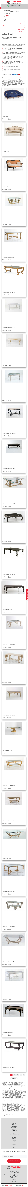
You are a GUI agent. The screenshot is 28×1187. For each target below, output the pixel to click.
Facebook (14, 1181)
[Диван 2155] (13, 101)
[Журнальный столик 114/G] (13, 524)
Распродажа (14, 1126)
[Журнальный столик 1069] (14, 700)
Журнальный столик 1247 (9, 609)
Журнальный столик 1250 (9, 785)
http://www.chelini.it (7, 38)
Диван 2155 (5, 116)
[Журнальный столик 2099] (13, 453)
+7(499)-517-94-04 (15, 5)
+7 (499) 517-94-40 (18, 81)
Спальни (14, 1138)
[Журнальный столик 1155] (13, 664)
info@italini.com (12, 82)
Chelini (9, 118)
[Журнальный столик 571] (13, 946)
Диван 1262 (6, 151)
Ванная (14, 1146)
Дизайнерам (7, 13)
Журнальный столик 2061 (9, 997)
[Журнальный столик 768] (13, 876)
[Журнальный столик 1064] (14, 629)
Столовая (14, 1140)
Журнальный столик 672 (8, 750)
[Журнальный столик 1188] (13, 312)
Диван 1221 (5, 186)
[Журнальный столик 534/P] (14, 911)
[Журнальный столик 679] (14, 559)
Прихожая (14, 1143)
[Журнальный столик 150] (13, 383)
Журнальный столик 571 (8, 961)
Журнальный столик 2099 (9, 468)
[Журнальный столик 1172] (13, 1017)
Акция (7, 15)
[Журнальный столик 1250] (14, 770)
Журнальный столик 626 (8, 257)
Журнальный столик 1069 (9, 715)
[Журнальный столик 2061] (14, 982)
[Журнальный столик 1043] (13, 805)
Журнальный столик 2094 (9, 433)
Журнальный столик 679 (9, 574)
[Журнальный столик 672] (13, 735)
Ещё (14, 1133)
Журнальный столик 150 (8, 398)
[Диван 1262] (14, 136)
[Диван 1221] (13, 171)
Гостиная (14, 1137)
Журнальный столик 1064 (9, 644)
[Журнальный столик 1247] (13, 594)
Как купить (14, 1127)
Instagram (14, 1179)
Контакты (7, 12)
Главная (14, 1123)
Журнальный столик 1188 (9, 327)
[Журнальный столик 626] (13, 242)
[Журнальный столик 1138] (14, 1052)
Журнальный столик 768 (8, 891)
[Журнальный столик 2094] (14, 418)
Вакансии (14, 1129)
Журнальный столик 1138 (9, 1067)
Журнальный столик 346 (9, 856)
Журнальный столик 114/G (9, 539)
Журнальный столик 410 (9, 503)
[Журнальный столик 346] (14, 841)
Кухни (14, 1141)
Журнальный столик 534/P (9, 926)
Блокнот (4, 1185)
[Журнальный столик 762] (14, 206)
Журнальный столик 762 (9, 222)
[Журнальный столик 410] (14, 488)
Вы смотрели (18, 1185)
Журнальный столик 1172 (9, 1032)
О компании (7, 10)
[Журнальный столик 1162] (14, 347)
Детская (14, 1144)
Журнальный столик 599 (9, 292)
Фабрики (14, 1124)
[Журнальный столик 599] (14, 277)
